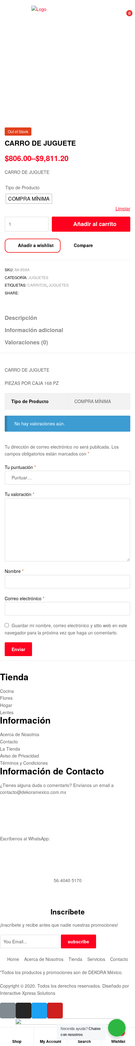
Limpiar (123, 208)
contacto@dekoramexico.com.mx (33, 792)
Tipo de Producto (22, 187)
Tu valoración (19, 494)
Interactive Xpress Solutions (27, 993)
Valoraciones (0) (26, 342)
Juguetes (38, 277)
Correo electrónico (24, 598)
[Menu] (11, 17)
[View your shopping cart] (123, 17)
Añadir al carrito (94, 224)
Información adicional (34, 330)
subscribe (78, 941)
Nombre (14, 571)
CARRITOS (37, 285)
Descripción (21, 318)
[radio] (29, 198)
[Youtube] (55, 1010)
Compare (83, 245)
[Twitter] (39, 1010)
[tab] (67, 318)
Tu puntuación (20, 467)
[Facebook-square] (8, 1010)
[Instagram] (23, 1010)
